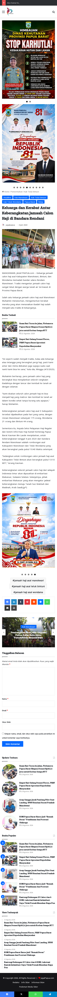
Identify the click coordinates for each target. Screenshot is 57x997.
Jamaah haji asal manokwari (29, 580)
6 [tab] (30, 187)
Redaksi (16, 982)
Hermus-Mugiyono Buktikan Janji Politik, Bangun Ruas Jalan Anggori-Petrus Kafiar (29, 635)
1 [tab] (27, 101)
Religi (40, 202)
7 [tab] (33, 187)
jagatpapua (10, 225)
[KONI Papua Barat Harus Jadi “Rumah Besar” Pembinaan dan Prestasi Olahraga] (9, 822)
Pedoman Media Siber (28, 987)
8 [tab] (36, 187)
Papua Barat (30, 202)
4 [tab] (23, 187)
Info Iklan (25, 982)
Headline (7, 197)
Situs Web (6, 722)
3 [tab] (20, 187)
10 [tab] (43, 187)
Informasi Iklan (38, 982)
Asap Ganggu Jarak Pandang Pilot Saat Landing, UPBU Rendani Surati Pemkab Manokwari (37, 803)
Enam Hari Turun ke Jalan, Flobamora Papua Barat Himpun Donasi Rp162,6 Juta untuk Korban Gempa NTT (36, 327)
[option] (28, 632)
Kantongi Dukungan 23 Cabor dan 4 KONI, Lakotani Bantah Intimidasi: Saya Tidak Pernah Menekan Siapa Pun (37, 900)
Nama (5, 699)
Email (5, 710)
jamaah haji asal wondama (29, 592)
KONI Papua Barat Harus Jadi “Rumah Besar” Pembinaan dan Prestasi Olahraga (36, 819)
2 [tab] (30, 101)
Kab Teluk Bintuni (31, 191)
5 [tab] (27, 187)
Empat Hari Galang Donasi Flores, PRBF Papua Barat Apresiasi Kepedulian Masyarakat (34, 342)
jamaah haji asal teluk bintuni (29, 586)
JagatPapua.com (47, 978)
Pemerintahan (17, 191)
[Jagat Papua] (10, 12)
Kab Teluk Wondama (12, 202)
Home (6, 191)
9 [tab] (39, 187)
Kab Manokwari (21, 197)
